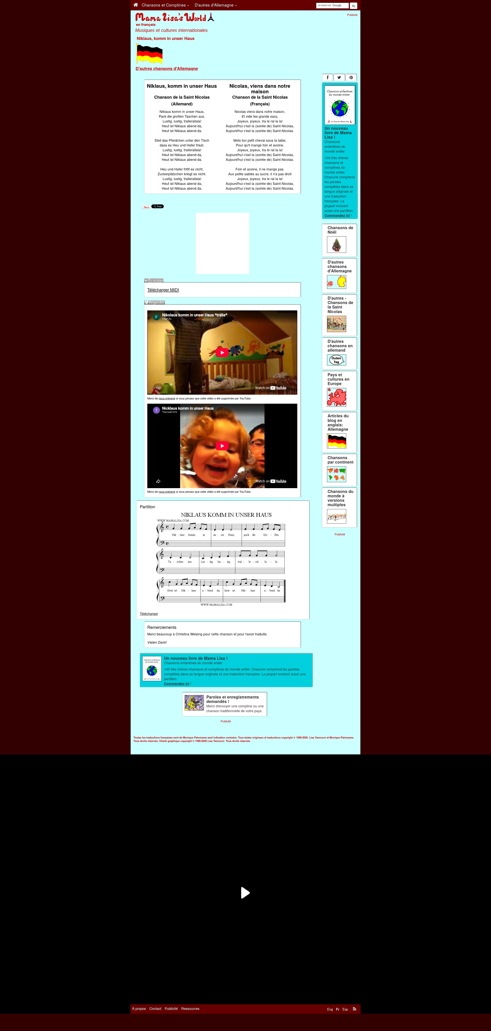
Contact (155, 1008)
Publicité (171, 1008)
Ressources (190, 1008)
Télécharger (149, 613)
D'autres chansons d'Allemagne (167, 68)
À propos (139, 1008)
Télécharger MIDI (163, 290)
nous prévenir (167, 398)
